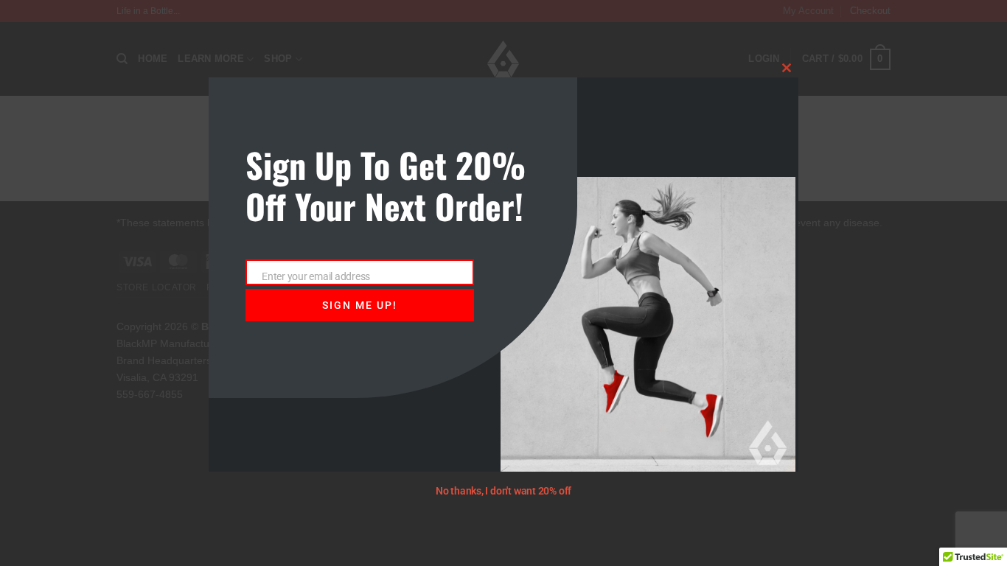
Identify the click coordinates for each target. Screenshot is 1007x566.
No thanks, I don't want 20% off (503, 491)
